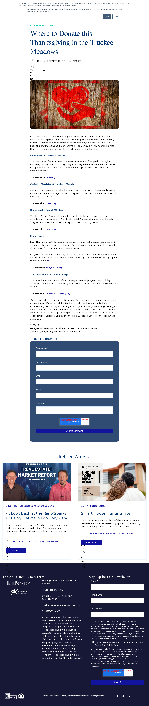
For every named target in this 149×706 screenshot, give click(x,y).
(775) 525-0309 (53, 611)
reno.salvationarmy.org (58, 293)
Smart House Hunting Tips (105, 513)
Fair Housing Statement (96, 696)
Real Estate (24, 506)
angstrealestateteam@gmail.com (64, 605)
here (49, 261)
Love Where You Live (41, 25)
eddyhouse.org (54, 267)
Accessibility (79, 696)
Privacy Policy (67, 696)
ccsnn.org (51, 203)
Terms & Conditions (51, 696)
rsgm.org (51, 229)
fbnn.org (50, 177)
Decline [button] (116, 17)
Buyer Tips (11, 506)
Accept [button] (107, 17)
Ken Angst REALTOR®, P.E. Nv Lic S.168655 (59, 61)
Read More (16, 550)
